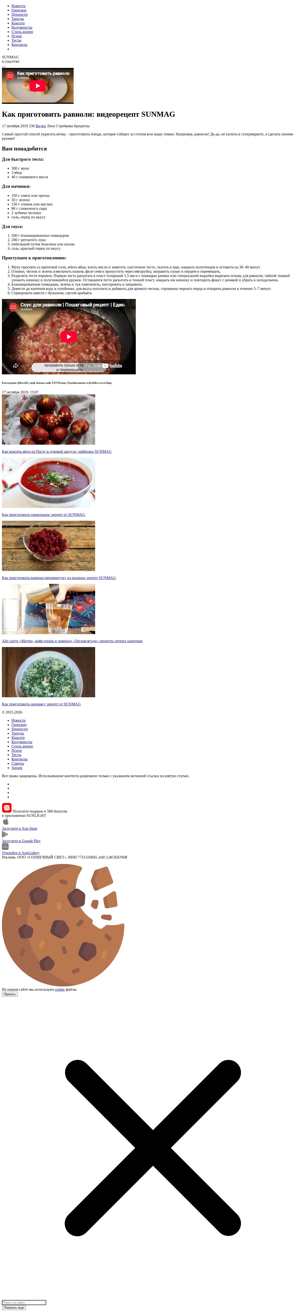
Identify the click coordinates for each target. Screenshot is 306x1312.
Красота (18, 23)
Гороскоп (19, 10)
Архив (16, 768)
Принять (10, 994)
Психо (16, 36)
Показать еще (14, 1307)
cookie (60, 989)
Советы (17, 763)
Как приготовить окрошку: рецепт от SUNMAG (41, 704)
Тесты (16, 40)
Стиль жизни (22, 32)
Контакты (19, 45)
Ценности (19, 14)
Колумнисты (21, 27)
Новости (18, 6)
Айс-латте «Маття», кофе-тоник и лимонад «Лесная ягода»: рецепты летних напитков (72, 641)
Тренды (17, 19)
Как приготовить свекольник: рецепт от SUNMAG (43, 515)
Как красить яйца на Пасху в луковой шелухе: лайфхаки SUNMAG (57, 451)
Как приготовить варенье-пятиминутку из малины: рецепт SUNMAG (59, 578)
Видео (41, 126)
